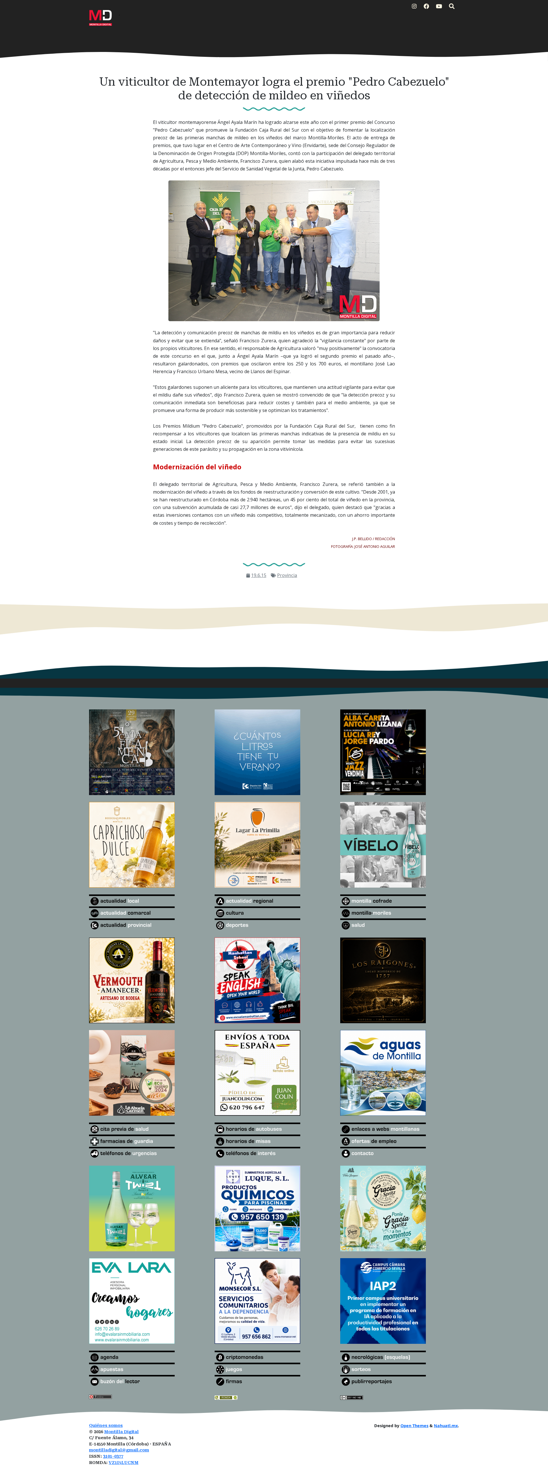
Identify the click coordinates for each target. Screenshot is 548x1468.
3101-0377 (113, 1456)
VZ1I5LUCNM (123, 1462)
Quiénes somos (106, 1425)
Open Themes (414, 1425)
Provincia (287, 575)
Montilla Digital (121, 1431)
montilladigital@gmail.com (119, 1450)
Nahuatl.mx (446, 1425)
